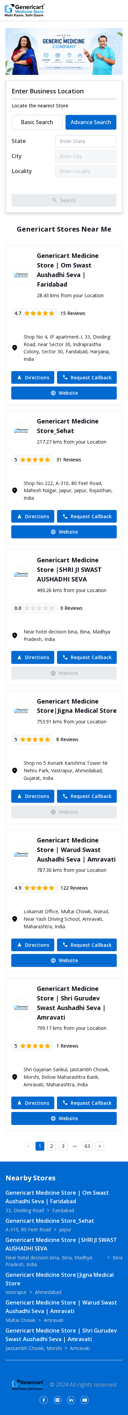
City (17, 156)
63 (87, 1146)
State (19, 141)
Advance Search (91, 122)
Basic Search (37, 122)
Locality (22, 171)
